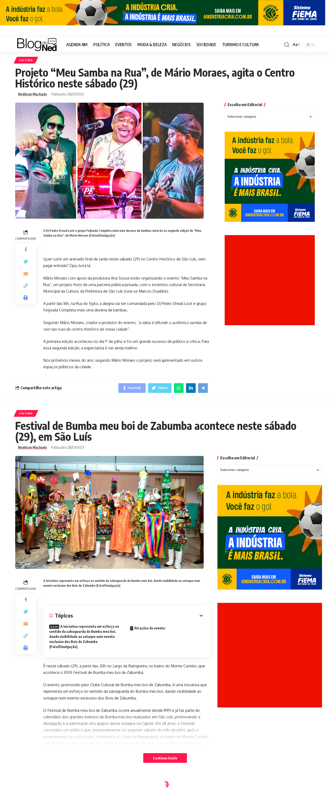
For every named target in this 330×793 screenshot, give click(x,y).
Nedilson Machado (32, 94)
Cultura (26, 60)
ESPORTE (26, 785)
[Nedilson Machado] (36, 44)
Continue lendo (165, 758)
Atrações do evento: (150, 628)
